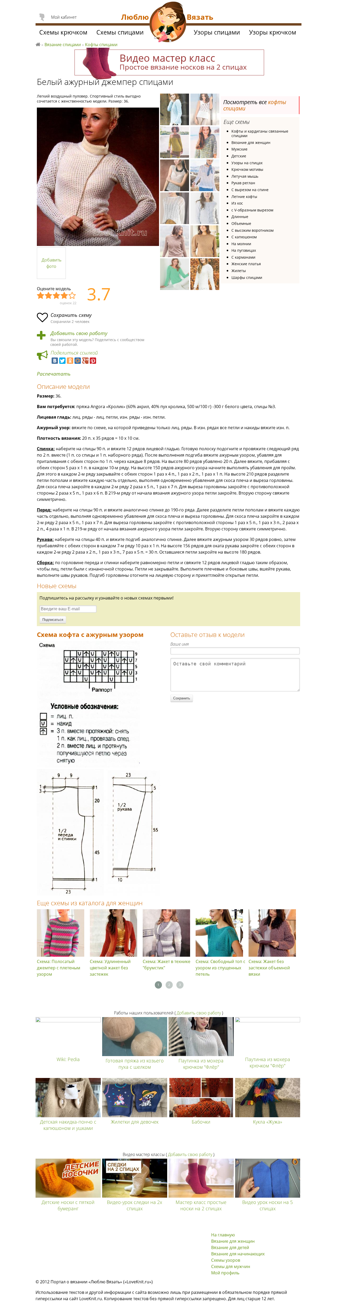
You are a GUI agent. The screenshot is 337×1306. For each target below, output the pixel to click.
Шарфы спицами (246, 277)
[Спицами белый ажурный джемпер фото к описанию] (98, 177)
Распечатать (54, 374)
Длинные (239, 216)
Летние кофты (244, 196)
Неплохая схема (49, 296)
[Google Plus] (85, 360)
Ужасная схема (41, 296)
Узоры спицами (217, 32)
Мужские (239, 149)
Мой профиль (225, 1273)
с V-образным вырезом (252, 209)
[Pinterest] (93, 360)
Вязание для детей (230, 1247)
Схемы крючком (63, 32)
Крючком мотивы (247, 169)
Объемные (241, 223)
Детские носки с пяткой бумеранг (68, 1205)
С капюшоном (244, 236)
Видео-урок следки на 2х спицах (134, 1205)
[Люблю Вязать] (168, 23)
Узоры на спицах (246, 162)
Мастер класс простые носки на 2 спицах (201, 1205)
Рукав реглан (243, 182)
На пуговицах (243, 250)
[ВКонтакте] (55, 360)
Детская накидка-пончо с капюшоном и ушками (68, 1125)
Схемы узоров (225, 1260)
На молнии (241, 243)
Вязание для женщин (250, 142)
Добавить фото (51, 263)
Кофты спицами (101, 44)
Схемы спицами (120, 32)
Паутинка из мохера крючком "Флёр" (201, 1063)
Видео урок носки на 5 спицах (267, 1205)
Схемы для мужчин (230, 1266)
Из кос (237, 203)
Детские (238, 155)
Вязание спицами (62, 44)
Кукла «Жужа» (267, 1122)
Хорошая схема (64, 296)
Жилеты (238, 270)
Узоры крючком (272, 32)
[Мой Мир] (78, 360)
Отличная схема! (72, 296)
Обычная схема (57, 296)
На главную (223, 1235)
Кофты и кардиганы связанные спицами (259, 133)
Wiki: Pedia (68, 1059)
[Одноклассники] (70, 360)
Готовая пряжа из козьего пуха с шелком (135, 1063)
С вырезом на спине (250, 189)
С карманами (243, 257)
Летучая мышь (244, 176)
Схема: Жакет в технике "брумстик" (166, 965)
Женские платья (246, 263)
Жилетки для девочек (134, 1122)
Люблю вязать (38, 43)
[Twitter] (62, 360)
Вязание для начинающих (238, 1254)
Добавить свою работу (79, 333)
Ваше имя (179, 644)
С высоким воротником (252, 230)
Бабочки (201, 1122)
